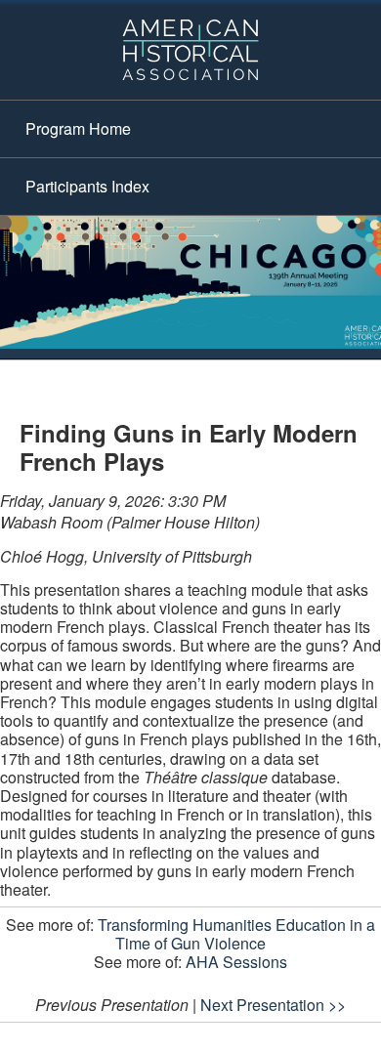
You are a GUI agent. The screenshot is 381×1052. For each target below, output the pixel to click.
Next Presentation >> (273, 1004)
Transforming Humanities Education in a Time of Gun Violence (236, 933)
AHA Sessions (236, 961)
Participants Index (87, 186)
